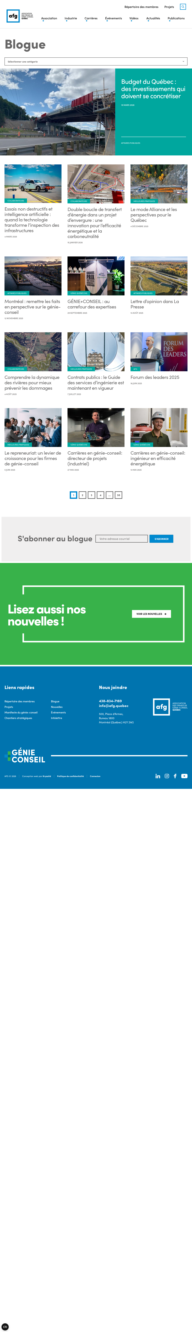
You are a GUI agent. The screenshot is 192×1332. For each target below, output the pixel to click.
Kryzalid (47, 776)
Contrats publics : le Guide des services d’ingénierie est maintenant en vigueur (96, 382)
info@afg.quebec (113, 705)
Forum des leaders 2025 (154, 377)
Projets (169, 6)
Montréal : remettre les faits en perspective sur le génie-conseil (32, 306)
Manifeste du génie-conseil (21, 712)
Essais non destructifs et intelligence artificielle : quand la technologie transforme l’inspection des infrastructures (31, 219)
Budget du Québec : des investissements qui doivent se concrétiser (153, 88)
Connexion (95, 776)
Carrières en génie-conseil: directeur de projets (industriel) (95, 458)
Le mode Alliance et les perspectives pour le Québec (153, 214)
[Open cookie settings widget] (5, 1327)
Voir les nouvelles (149, 613)
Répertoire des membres (141, 6)
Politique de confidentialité (70, 776)
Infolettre (56, 718)
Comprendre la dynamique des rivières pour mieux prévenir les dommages (31, 382)
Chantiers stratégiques (18, 718)
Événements (58, 712)
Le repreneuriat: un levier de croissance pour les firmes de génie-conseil (32, 458)
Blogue (55, 701)
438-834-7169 (110, 700)
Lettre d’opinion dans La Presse (154, 304)
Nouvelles (57, 707)
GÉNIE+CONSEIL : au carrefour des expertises (92, 304)
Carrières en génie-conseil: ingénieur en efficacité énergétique (157, 458)
